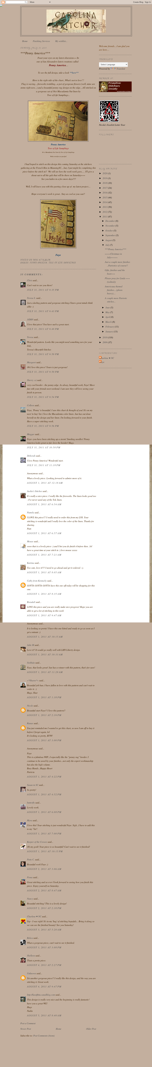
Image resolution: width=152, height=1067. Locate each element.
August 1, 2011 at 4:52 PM (44, 794)
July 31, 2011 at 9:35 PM (43, 289)
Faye (102, 361)
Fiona (30, 877)
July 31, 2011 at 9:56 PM (43, 425)
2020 (105, 173)
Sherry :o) (32, 380)
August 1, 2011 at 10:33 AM (45, 654)
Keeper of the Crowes (37, 841)
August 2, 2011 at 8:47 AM (44, 890)
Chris (29, 280)
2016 (105, 192)
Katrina (30, 562)
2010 (105, 337)
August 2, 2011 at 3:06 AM (44, 868)
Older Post (91, 1028)
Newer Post (25, 1028)
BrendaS (31, 601)
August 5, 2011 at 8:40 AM (44, 1015)
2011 (105, 216)
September (110, 235)
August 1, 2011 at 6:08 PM (44, 812)
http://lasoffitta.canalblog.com (41, 994)
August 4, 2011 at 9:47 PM (44, 986)
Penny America (38, 262)
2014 (105, 202)
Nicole (30, 705)
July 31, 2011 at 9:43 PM (43, 311)
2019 (105, 178)
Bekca (30, 937)
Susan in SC (32, 784)
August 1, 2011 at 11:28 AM (45, 672)
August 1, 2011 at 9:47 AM (44, 615)
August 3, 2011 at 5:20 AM (44, 929)
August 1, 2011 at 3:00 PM (44, 740)
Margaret (31, 362)
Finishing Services (41, 41)
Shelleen (31, 955)
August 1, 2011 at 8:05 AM (44, 572)
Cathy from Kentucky (37, 580)
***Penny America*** (115, 249)
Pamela (30, 512)
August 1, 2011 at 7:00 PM (44, 833)
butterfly (31, 802)
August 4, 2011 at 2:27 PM (44, 964)
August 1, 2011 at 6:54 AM (44, 504)
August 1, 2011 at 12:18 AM (45, 482)
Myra (29, 820)
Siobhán (31, 662)
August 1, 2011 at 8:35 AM (44, 593)
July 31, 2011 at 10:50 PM (43, 447)
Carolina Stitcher (76, 20)
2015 (105, 197)
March (108, 321)
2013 (105, 206)
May (107, 312)
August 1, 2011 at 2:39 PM (44, 715)
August (109, 240)
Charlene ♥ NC (34, 916)
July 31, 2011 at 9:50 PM (43, 354)
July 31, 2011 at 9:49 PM (43, 328)
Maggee (30, 434)
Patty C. (30, 859)
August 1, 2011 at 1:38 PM (44, 697)
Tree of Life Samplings (62, 262)
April (108, 316)
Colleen (30, 405)
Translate (121, 68)
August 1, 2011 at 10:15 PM (45, 851)
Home (25, 41)
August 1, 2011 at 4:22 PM (44, 776)
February (110, 326)
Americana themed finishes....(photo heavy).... (113, 290)
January (109, 331)
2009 (105, 342)
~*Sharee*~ (33, 680)
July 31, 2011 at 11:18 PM (43, 465)
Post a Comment (27, 1023)
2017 (105, 187)
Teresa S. (31, 297)
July (107, 244)
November (110, 225)
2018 (105, 182)
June (107, 307)
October (109, 230)
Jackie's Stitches (34, 491)
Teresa (30, 337)
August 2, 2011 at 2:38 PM (44, 908)
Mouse (30, 541)
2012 (105, 211)
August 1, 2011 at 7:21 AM (44, 554)
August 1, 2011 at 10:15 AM (45, 636)
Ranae (30, 723)
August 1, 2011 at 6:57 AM (44, 533)
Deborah (31, 455)
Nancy (30, 898)
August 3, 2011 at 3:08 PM (44, 947)
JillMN (30, 319)
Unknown (31, 973)
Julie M (30, 644)
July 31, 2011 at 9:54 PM (43, 396)
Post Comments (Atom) (43, 1035)
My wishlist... (61, 41)
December (110, 220)
